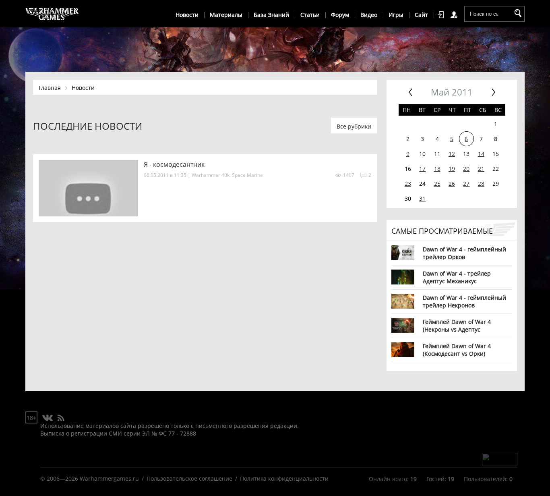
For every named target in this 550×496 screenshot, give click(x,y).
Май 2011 (452, 92)
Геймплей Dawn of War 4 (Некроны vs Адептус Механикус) (457, 325)
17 (422, 168)
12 (452, 154)
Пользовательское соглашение (189, 478)
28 (481, 183)
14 (481, 154)
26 (452, 183)
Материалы (226, 15)
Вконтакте (47, 418)
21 (481, 168)
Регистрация (455, 15)
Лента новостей (60, 418)
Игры (396, 15)
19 (452, 168)
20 (466, 168)
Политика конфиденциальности (284, 478)
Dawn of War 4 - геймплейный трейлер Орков (464, 252)
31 (422, 198)
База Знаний (271, 15)
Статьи (310, 15)
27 (466, 183)
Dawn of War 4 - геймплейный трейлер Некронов (464, 301)
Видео (368, 15)
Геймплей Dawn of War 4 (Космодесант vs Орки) (457, 349)
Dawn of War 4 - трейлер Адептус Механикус (457, 277)
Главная (50, 87)
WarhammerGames (52, 14)
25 (437, 183)
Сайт (421, 15)
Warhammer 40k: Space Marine (227, 175)
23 (408, 183)
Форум (340, 15)
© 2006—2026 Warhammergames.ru (89, 478)
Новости (187, 15)
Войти (442, 15)
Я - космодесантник (174, 164)
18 (437, 168)
